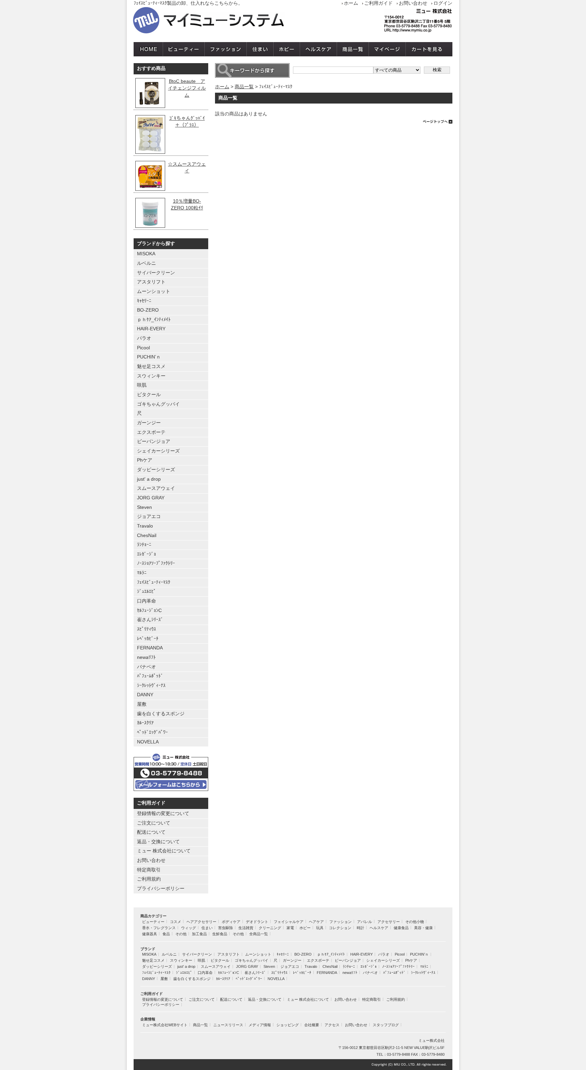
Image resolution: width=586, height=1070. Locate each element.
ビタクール (149, 394)
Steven (144, 507)
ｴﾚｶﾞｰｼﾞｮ (146, 554)
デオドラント (257, 922)
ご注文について (153, 823)
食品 (166, 934)
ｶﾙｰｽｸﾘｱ (145, 722)
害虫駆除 (225, 928)
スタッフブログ (386, 1025)
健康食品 (401, 928)
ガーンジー (149, 422)
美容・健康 (423, 928)
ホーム (351, 3)
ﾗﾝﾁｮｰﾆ (144, 544)
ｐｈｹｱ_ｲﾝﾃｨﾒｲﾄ (154, 319)
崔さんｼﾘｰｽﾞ (150, 619)
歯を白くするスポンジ (160, 713)
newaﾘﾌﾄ (146, 657)
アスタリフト (151, 281)
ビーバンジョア (153, 441)
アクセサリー (388, 922)
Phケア (144, 460)
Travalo (145, 526)
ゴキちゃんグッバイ (158, 404)
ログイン (442, 3)
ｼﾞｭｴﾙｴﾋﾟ (146, 591)
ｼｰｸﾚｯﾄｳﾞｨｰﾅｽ (151, 685)
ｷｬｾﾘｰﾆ (144, 300)
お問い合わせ (413, 3)
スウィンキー (151, 376)
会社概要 (311, 1025)
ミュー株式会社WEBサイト (165, 1025)
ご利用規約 (149, 879)
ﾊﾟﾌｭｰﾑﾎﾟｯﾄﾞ (150, 676)
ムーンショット (153, 291)
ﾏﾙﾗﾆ (141, 572)
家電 (290, 928)
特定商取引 (149, 869)
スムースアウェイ (156, 488)
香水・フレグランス (159, 928)
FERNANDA (150, 647)
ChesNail (146, 535)
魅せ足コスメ (151, 366)
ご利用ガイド (378, 3)
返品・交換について (158, 841)
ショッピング (287, 1025)
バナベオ (146, 666)
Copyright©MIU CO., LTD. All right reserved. (293, 1064)
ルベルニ (146, 263)
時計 (360, 928)
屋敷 (141, 704)
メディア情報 (260, 1025)
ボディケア (231, 922)
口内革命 (146, 601)
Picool (143, 347)
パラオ (144, 338)
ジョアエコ (149, 516)
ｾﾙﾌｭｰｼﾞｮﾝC (149, 610)
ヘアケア (316, 922)
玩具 (320, 928)
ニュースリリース (228, 1025)
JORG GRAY (150, 497)
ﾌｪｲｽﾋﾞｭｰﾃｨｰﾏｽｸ (153, 582)
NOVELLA (148, 741)
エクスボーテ (151, 432)
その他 (181, 934)
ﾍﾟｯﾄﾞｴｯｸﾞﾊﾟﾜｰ (152, 732)
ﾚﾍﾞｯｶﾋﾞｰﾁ (147, 638)
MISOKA (146, 253)
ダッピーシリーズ (156, 469)
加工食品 (199, 934)
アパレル (364, 922)
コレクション (340, 928)
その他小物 (414, 922)
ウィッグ (188, 928)
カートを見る (429, 49)
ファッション (226, 49)
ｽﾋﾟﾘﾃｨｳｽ (146, 629)
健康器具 (149, 934)
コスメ (175, 922)
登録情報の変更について (163, 813)
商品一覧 (353, 49)
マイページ (387, 49)
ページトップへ (333, 121)
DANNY (145, 694)
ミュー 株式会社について (164, 850)
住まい (260, 49)
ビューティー (184, 49)
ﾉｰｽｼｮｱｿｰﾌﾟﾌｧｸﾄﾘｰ (156, 563)
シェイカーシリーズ (158, 451)
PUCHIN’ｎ (149, 356)
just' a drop (149, 479)
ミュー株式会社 (431, 1040)
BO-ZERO (148, 310)
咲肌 (141, 385)
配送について (151, 832)
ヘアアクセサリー (201, 922)
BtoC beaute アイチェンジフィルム (187, 88)
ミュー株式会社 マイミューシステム (228, 20)
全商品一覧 (258, 934)
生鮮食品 (219, 934)
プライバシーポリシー (160, 888)
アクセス (332, 1025)
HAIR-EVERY (151, 328)
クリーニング (270, 928)
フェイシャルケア (289, 922)
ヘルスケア (318, 49)
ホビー (287, 49)
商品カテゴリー (153, 916)
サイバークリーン (156, 272)
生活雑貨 (245, 928)
